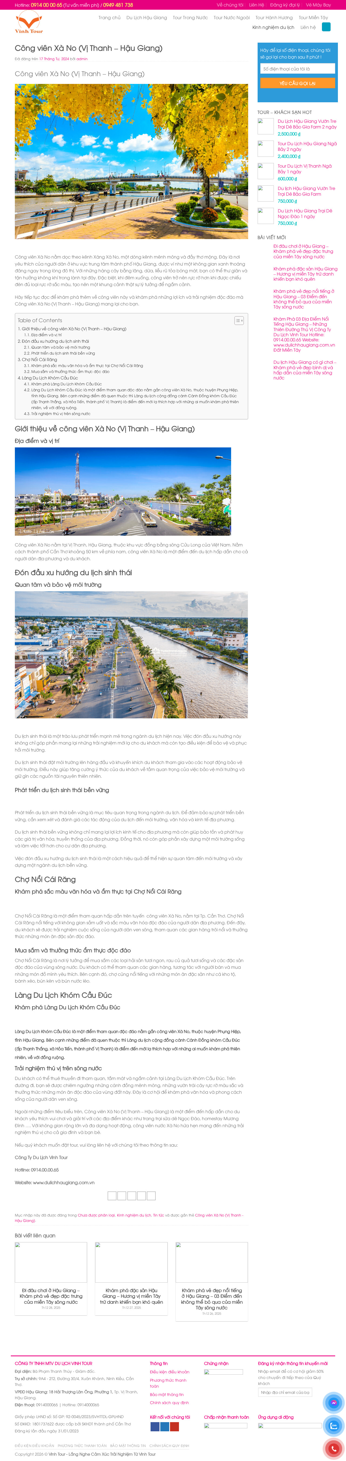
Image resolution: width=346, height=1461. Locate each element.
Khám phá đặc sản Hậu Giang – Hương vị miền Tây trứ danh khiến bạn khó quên (306, 274)
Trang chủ (110, 17)
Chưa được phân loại (96, 1214)
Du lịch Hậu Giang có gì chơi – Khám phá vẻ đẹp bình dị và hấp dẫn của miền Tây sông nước (305, 369)
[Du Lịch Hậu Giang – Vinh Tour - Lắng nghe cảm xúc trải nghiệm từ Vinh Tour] (39, 22)
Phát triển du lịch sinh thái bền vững (63, 352)
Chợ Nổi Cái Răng (39, 359)
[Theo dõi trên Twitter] (164, 1426)
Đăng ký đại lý (285, 5)
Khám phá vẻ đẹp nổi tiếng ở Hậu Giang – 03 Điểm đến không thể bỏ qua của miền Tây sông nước (304, 298)
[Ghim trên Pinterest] (141, 1195)
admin (82, 58)
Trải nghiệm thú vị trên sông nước (61, 413)
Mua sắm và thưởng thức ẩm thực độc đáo (70, 371)
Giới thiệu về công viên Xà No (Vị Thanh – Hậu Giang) (74, 328)
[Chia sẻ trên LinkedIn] (151, 1195)
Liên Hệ (256, 5)
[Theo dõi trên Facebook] (155, 1426)
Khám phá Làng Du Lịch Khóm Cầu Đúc (66, 383)
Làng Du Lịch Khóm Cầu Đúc (50, 377)
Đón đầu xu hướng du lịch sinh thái (55, 341)
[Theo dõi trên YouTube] (174, 1426)
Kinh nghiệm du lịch (273, 27)
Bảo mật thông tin (167, 1394)
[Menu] (326, 26)
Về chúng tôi (230, 5)
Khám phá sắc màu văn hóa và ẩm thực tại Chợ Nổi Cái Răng (87, 365)
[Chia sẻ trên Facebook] (112, 1195)
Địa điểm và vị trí (46, 334)
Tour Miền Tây (313, 17)
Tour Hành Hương (274, 17)
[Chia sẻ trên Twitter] (121, 1195)
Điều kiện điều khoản (169, 1371)
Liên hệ (308, 27)
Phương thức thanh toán (168, 1382)
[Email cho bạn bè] (131, 1195)
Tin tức (158, 1214)
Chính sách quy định (169, 1402)
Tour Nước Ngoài (232, 17)
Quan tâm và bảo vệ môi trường (60, 346)
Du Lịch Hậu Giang (147, 17)
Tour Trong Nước (190, 17)
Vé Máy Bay (318, 5)
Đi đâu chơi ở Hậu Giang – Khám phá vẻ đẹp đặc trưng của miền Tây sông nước (303, 251)
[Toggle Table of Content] (236, 320)
